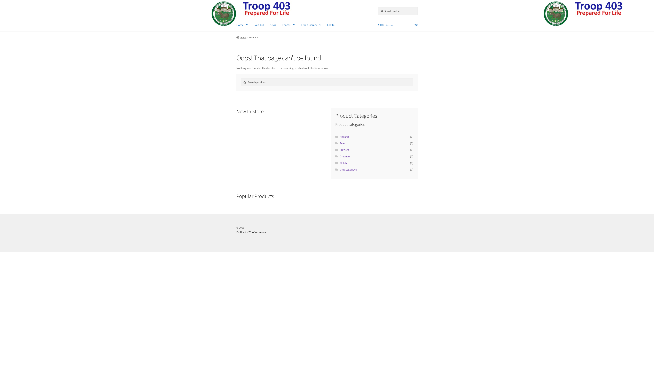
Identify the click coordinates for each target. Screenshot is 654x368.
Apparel (344, 136)
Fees (342, 143)
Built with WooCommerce (251, 232)
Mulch (343, 163)
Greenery (345, 156)
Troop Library (309, 25)
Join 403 (259, 25)
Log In (330, 25)
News (273, 25)
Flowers (344, 149)
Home (240, 25)
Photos (286, 25)
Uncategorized (348, 169)
